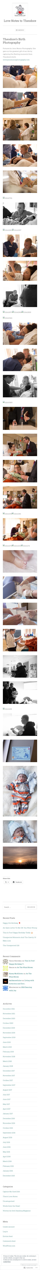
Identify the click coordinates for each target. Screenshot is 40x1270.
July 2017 (6, 1095)
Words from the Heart (11, 1206)
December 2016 (9, 1118)
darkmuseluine (15, 980)
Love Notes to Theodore (20, 21)
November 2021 (9, 1013)
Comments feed (9, 1241)
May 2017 (6, 1104)
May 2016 (6, 1152)
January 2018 (8, 1066)
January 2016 (8, 1171)
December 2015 (9, 1176)
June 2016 (7, 1147)
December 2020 (9, 1018)
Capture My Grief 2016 (11, 1192)
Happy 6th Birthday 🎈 (12, 923)
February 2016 (8, 1166)
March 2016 (7, 1161)
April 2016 (7, 1156)
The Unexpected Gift (11, 945)
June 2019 (7, 1042)
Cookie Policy (7, 1261)
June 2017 (6, 1099)
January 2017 (8, 1114)
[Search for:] (14, 907)
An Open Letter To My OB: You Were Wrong (20, 928)
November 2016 (9, 1123)
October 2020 (8, 1023)
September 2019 (9, 1037)
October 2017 (8, 1080)
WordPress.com (9, 1246)
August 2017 (7, 1090)
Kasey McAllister (16, 973)
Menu (21, 30)
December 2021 (9, 1009)
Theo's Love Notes (10, 1196)
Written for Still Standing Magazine (17, 1211)
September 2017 (9, 1085)
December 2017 (9, 1071)
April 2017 (6, 1109)
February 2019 (8, 1052)
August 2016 (7, 1137)
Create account (9, 1227)
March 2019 (7, 1047)
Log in (5, 1231)
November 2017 (9, 1075)
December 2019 (9, 1028)
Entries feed (7, 1236)
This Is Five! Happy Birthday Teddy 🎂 (18, 933)
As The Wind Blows (25, 967)
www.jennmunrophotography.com (16, 60)
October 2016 (8, 1128)
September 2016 (9, 1133)
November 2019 (9, 1033)
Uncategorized (8, 1201)
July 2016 (6, 1142)
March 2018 (7, 1061)
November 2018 (9, 1056)
